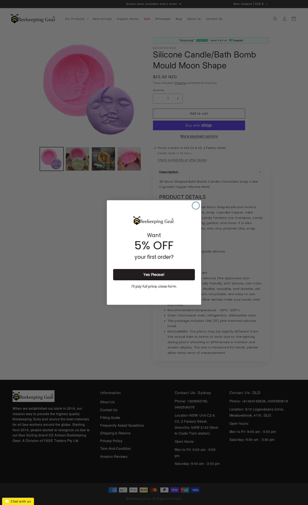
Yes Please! (154, 274)
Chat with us (20, 501)
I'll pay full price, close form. (154, 286)
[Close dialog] (195, 205)
